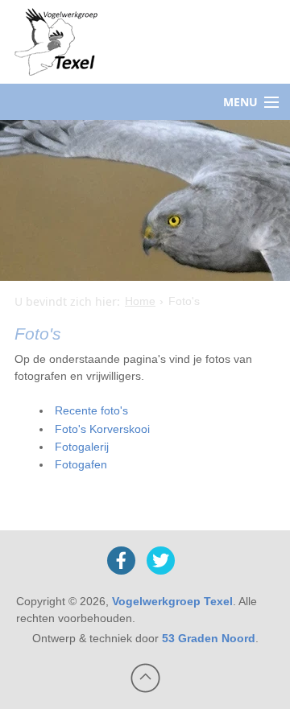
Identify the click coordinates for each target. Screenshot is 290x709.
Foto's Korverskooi (102, 429)
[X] (161, 560)
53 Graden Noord (208, 638)
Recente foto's (91, 410)
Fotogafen (81, 464)
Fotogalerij (82, 446)
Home (140, 301)
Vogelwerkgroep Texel (172, 601)
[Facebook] (121, 560)
